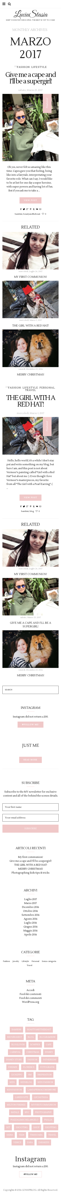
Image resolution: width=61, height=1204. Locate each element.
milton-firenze (16, 1105)
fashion (32, 1059)
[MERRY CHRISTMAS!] (30, 348)
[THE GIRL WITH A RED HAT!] (30, 299)
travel (52, 1135)
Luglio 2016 (30, 922)
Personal (47, 387)
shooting (22, 1127)
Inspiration (44, 1074)
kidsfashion (14, 1090)
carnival (15, 1052)
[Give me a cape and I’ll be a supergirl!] (30, 127)
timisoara (36, 1135)
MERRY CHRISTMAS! (30, 374)
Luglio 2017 (30, 899)
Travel (30, 390)
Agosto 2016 (30, 919)
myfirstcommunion (43, 1105)
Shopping (50, 1127)
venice (17, 1142)
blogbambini (47, 1037)
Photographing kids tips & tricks (30, 872)
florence (28, 1067)
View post (30, 200)
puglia (48, 1120)
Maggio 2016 (30, 930)
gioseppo (16, 1074)
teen (21, 1135)
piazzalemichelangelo (24, 1120)
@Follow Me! (30, 724)
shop (36, 1127)
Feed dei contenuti (30, 994)
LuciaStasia (30, 15)
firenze (12, 1067)
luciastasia (41, 1097)
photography (43, 1112)
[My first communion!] (30, 250)
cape (48, 1044)
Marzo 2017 (30, 903)
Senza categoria (49, 961)
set (8, 1127)
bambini (18, 214)
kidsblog (26, 1082)
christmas (32, 1052)
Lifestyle (39, 67)
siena (10, 1135)
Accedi (30, 990)
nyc (27, 1112)
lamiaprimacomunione (41, 1090)
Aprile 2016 (30, 934)
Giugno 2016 (31, 926)
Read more (30, 760)
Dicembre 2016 (30, 907)
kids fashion (45, 1082)
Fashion (23, 67)
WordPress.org (30, 1002)
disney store (14, 1059)
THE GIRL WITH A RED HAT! (30, 326)
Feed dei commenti (30, 998)
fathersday (50, 1059)
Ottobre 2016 (30, 911)
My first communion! (30, 277)
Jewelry (16, 961)
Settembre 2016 (31, 915)
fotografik (47, 1067)
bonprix (35, 1044)
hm (30, 1074)
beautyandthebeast (31, 214)
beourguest (14, 1037)
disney (49, 1052)
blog (32, 511)
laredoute (21, 1097)
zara (30, 1142)
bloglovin (18, 1044)
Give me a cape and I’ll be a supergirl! (30, 78)
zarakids (43, 1142)
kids (12, 1082)
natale (15, 1112)
